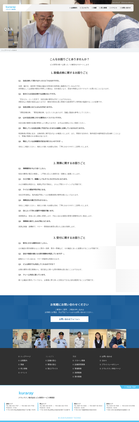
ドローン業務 (80, 360)
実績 (94, 7)
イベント (114, 7)
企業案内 (74, 7)
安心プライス (53, 368)
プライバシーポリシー (127, 2)
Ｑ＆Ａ (104, 360)
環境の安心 (52, 364)
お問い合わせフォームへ (69, 319)
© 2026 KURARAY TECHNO (69, 418)
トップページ (25, 356)
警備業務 (78, 368)
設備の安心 (52, 360)
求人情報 (104, 7)
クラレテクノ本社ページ (111, 368)
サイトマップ (116, 2)
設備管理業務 (80, 364)
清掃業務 (78, 373)
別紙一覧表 (68, 112)
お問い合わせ (126, 7)
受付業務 (78, 376)
